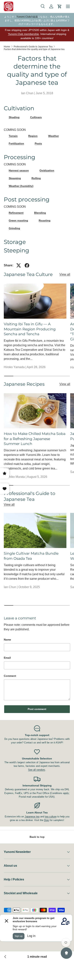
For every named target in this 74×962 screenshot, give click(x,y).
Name (7, 639)
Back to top (37, 836)
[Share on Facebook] (27, 265)
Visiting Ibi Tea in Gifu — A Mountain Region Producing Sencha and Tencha (30, 329)
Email (7, 657)
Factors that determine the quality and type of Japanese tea (34, 49)
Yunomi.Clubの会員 (27, 16)
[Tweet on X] (18, 265)
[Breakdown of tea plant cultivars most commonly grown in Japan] (5, 956)
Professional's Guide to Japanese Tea (33, 46)
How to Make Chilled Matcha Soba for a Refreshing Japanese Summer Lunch (34, 439)
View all (64, 274)
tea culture (51, 816)
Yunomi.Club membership (23, 33)
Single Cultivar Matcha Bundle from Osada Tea (31, 555)
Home (7, 46)
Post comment (37, 709)
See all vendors (36, 769)
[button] (59, 6)
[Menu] (68, 6)
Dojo (46, 820)
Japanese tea (32, 816)
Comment (10, 675)
